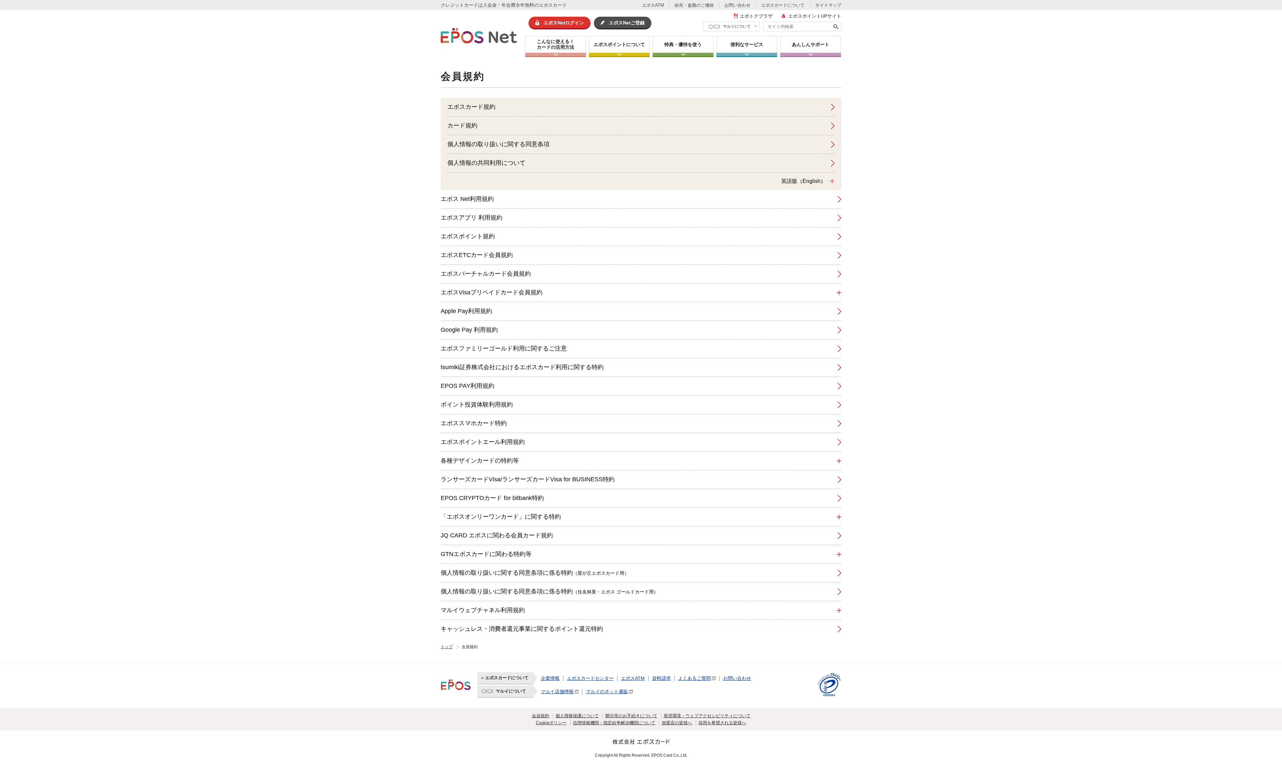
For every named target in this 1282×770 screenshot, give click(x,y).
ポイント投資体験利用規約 (477, 404)
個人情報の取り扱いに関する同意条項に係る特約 (535, 572)
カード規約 (462, 125)
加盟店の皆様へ (677, 722)
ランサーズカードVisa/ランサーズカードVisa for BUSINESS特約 (528, 479)
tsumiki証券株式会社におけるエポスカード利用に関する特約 (522, 367)
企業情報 (550, 678)
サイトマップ (828, 5)
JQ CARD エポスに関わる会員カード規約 (497, 535)
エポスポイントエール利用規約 (483, 442)
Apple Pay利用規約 (466, 311)
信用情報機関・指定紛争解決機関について (614, 722)
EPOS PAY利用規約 (467, 385)
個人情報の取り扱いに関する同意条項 (498, 144)
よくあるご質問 (694, 678)
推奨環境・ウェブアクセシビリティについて (707, 715)
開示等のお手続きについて (631, 715)
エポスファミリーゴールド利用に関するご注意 (504, 348)
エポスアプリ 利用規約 (471, 217)
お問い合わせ (737, 5)
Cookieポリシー (551, 722)
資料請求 (661, 678)
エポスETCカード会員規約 (477, 255)
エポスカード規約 (471, 106)
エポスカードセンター (590, 678)
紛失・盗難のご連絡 (694, 5)
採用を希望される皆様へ (722, 722)
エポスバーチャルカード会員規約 (486, 273)
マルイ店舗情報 (557, 691)
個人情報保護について (577, 715)
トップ (447, 647)
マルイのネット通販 (607, 691)
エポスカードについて (783, 5)
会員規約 (540, 715)
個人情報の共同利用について (486, 163)
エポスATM (653, 5)
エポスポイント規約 (468, 236)
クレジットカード (459, 5)
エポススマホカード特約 (474, 423)
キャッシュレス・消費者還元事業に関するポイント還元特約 (522, 628)
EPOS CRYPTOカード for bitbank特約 (492, 498)
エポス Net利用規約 (467, 199)
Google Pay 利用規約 (469, 329)
